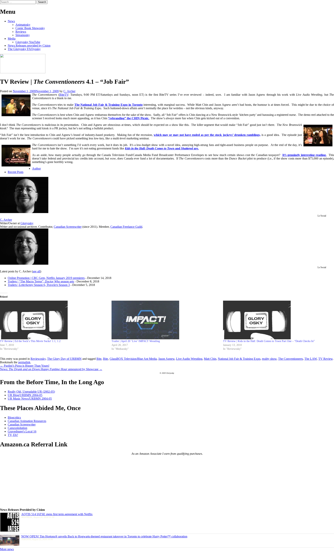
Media (11, 38)
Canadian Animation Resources (27, 421)
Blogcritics (14, 417)
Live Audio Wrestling (189, 358)
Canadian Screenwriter (68, 226)
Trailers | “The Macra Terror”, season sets (41, 281)
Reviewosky (38, 358)
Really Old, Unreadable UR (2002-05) (31, 391)
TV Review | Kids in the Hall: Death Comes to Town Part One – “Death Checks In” (269, 341)
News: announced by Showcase (51, 369)
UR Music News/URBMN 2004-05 (30, 398)
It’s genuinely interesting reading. (304, 155)
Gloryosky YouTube (27, 42)
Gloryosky (26, 223)
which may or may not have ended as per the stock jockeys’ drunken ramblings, (207, 134)
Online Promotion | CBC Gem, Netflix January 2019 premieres (46, 278)
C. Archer (69, 91)
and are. (162, 148)
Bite (98, 358)
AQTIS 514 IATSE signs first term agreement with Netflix (57, 514)
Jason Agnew (166, 358)
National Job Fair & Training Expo (239, 358)
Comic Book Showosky (30, 28)
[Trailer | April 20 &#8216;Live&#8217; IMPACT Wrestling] (165, 320)
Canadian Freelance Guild (126, 226)
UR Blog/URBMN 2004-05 (25, 395)
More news (7, 549)
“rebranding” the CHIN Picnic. (128, 118)
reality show (269, 358)
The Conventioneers (290, 358)
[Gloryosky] (22, 72)
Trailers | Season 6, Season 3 (39, 285)
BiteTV (63, 94)
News (11, 21)
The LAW (310, 358)
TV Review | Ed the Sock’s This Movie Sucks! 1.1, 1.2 (30, 341)
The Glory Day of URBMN (64, 358)
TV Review (325, 358)
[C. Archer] (24, 212)
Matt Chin (210, 358)
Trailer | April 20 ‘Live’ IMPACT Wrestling (136, 341)
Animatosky (22, 24)
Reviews (20, 31)
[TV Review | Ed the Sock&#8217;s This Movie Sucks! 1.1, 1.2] (54, 320)
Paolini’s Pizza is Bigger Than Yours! (24, 365)
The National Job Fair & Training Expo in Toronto (108, 104)
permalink (24, 362)
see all (36, 271)
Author (36, 168)
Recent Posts (15, 172)
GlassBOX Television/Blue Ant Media (133, 358)
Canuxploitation (17, 428)
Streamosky (22, 35)
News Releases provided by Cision (29, 45)
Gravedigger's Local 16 (22, 431)
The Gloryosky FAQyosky (24, 49)
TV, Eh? (13, 435)
